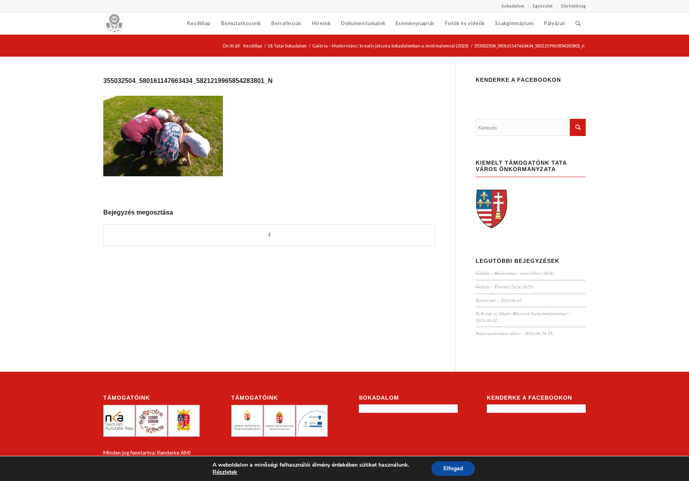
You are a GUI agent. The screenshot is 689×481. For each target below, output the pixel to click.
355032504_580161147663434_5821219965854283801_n (188, 80)
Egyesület (543, 5)
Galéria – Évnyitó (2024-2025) (504, 287)
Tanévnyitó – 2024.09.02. (499, 300)
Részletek (225, 472)
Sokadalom (513, 5)
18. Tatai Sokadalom (287, 45)
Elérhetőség (573, 5)
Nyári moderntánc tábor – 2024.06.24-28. (515, 333)
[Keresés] (578, 23)
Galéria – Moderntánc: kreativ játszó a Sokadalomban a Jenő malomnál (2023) (390, 45)
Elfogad (453, 468)
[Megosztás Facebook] (269, 235)
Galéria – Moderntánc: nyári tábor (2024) (515, 273)
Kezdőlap (252, 45)
